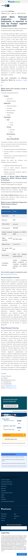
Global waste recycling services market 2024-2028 (13, 463)
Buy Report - (8, 419)
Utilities (2, 495)
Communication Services (6, 492)
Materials (3, 488)
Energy (2, 497)
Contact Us (3, 516)
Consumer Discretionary (6, 481)
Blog (15, 514)
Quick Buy (7, 435)
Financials (3, 499)
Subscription (4, 514)
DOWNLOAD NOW (11, 406)
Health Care (3, 486)
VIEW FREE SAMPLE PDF (11, 439)
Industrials (3, 490)
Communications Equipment (7, 501)
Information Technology (6, 484)
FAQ (15, 518)
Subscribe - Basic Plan (10, 426)
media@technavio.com (10, 386)
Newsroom (17, 516)
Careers (3, 520)
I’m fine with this (21, 554)
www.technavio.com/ (11, 388)
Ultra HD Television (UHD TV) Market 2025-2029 (13, 457)
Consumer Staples (5, 479)
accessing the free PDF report (10, 274)
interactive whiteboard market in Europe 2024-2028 (14, 466)
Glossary (3, 518)
